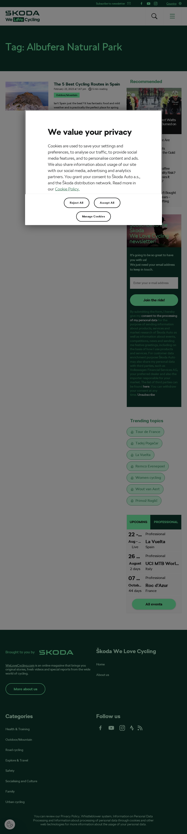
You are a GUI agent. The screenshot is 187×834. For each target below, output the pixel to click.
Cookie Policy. (67, 189)
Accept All (107, 202)
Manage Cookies (93, 216)
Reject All (76, 202)
